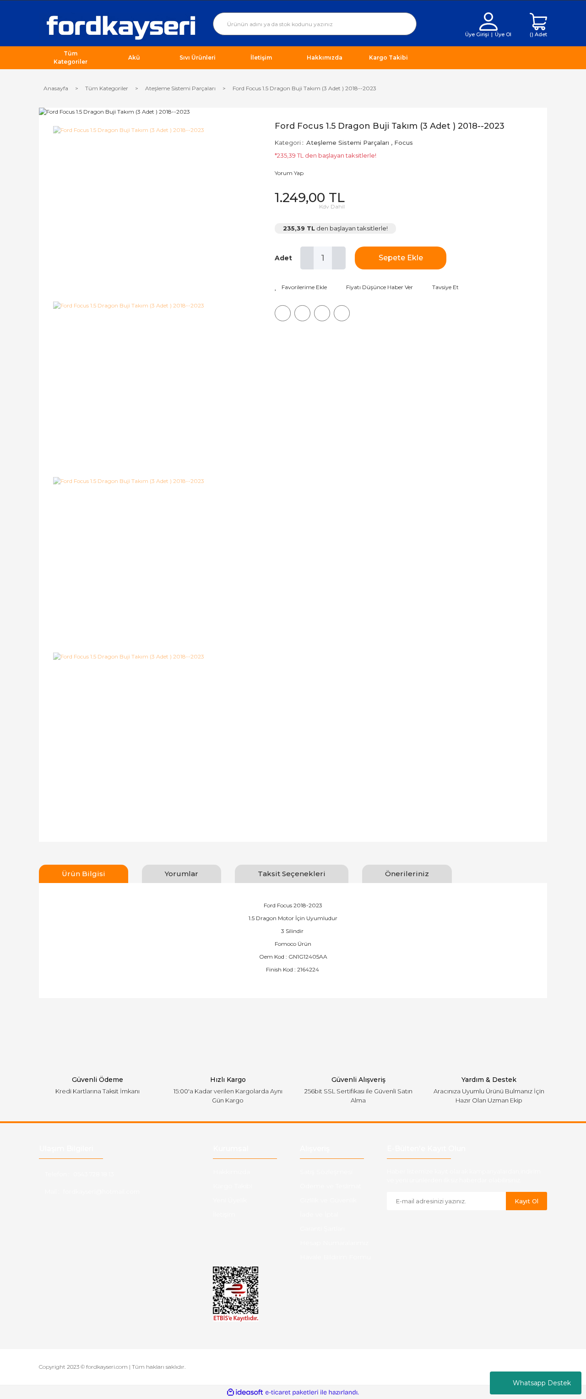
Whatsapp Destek (542, 1383)
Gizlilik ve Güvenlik (328, 1200)
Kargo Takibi (232, 1186)
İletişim (224, 1214)
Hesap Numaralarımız (334, 1243)
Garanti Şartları (322, 1228)
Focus (403, 142)
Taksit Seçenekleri (292, 873)
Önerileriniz (407, 873)
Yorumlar (181, 873)
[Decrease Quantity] (307, 258)
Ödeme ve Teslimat (330, 1186)
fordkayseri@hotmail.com (101, 1191)
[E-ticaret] (292, 1392)
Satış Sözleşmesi (326, 1172)
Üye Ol (503, 34)
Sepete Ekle (401, 257)
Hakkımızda (231, 1172)
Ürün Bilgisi (83, 873)
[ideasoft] (245, 1392)
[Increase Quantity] (339, 258)
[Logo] (119, 25)
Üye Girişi (477, 34)
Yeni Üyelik (230, 1200)
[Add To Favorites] (301, 287)
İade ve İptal (319, 1214)
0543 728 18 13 (93, 1174)
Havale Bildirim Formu (335, 1257)
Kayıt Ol (526, 1201)
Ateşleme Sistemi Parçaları (347, 142)
